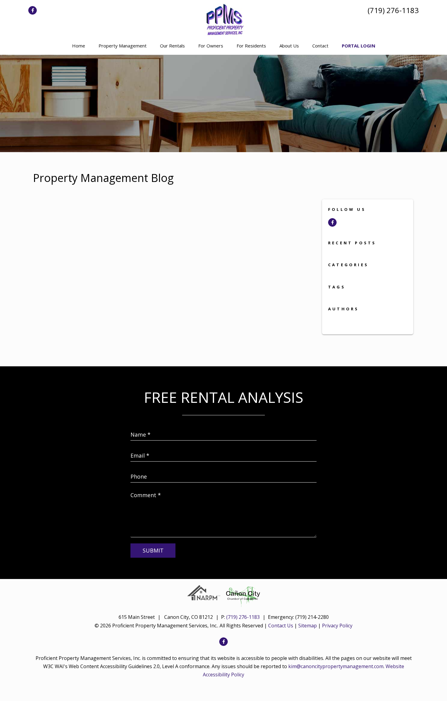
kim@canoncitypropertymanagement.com (335, 666)
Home (78, 46)
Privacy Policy (337, 625)
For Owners (210, 46)
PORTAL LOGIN (358, 46)
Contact (320, 46)
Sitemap (307, 625)
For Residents (251, 46)
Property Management (123, 46)
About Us (289, 46)
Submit (153, 550)
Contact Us (280, 625)
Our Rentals (172, 46)
